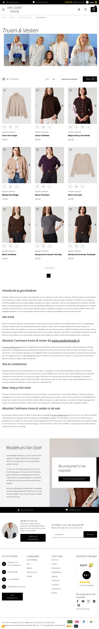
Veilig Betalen (56, 572)
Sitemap (54, 576)
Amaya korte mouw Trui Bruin (81, 254)
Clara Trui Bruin (42, 135)
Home (4, 17)
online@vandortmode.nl (16, 586)
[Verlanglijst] (85, 9)
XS (70, 127)
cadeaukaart (56, 589)
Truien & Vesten (40, 17)
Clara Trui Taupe (9, 135)
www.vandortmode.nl (65, 340)
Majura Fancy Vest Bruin (79, 135)
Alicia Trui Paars (42, 195)
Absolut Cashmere (25, 17)
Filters (88, 79)
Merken (12, 17)
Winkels (29, 576)
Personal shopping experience (74, 479)
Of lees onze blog (82, 609)
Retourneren (55, 568)
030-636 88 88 (12, 572)
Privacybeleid (27, 625)
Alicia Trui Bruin (9, 254)
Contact (54, 564)
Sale (28, 564)
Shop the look (32, 572)
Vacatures (55, 584)
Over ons (54, 560)
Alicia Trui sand (75, 195)
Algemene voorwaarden (12, 625)
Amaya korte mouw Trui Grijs (48, 254)
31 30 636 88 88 (13, 579)
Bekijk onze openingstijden (33, 537)
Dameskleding (32, 560)
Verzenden (55, 580)
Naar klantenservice (12, 596)
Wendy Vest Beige (10, 195)
